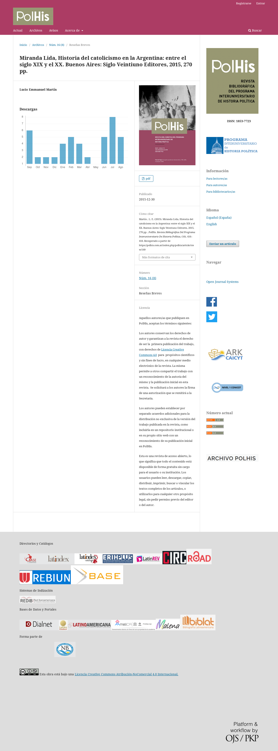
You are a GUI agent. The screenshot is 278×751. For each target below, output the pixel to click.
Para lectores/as (216, 178)
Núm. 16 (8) (56, 45)
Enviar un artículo (222, 244)
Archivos (35, 30)
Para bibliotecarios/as (220, 192)
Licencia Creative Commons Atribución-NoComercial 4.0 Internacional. (126, 674)
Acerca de (73, 30)
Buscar (256, 30)
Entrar (260, 3)
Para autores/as (216, 185)
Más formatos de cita (156, 257)
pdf (147, 178)
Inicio (23, 45)
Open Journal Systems (222, 282)
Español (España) (219, 217)
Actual (17, 30)
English (211, 224)
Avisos (53, 30)
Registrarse (243, 3)
